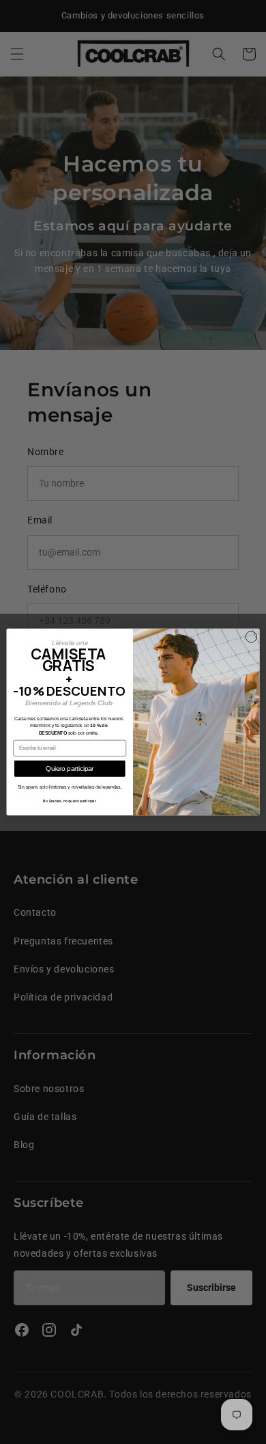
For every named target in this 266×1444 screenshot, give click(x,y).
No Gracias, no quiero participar (69, 801)
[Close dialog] (251, 637)
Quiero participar (69, 768)
